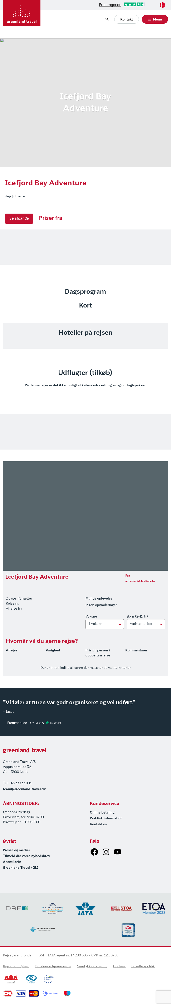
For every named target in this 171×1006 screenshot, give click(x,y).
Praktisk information (106, 818)
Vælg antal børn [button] (142, 624)
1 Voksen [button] (95, 624)
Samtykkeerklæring (92, 966)
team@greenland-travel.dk (24, 789)
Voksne (91, 616)
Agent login (12, 862)
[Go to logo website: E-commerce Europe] (49, 979)
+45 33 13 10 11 (20, 783)
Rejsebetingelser (16, 966)
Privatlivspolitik (143, 966)
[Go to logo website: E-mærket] (31, 979)
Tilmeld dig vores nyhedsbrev (26, 856)
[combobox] (162, 5)
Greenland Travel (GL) (20, 867)
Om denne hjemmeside (53, 966)
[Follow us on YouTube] (117, 851)
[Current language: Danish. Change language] (162, 5)
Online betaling (102, 812)
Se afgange (19, 218)
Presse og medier (16, 850)
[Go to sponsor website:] (17, 908)
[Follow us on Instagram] (106, 851)
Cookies (119, 966)
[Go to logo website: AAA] (11, 979)
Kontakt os (98, 824)
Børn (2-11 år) (137, 616)
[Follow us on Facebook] (94, 851)
